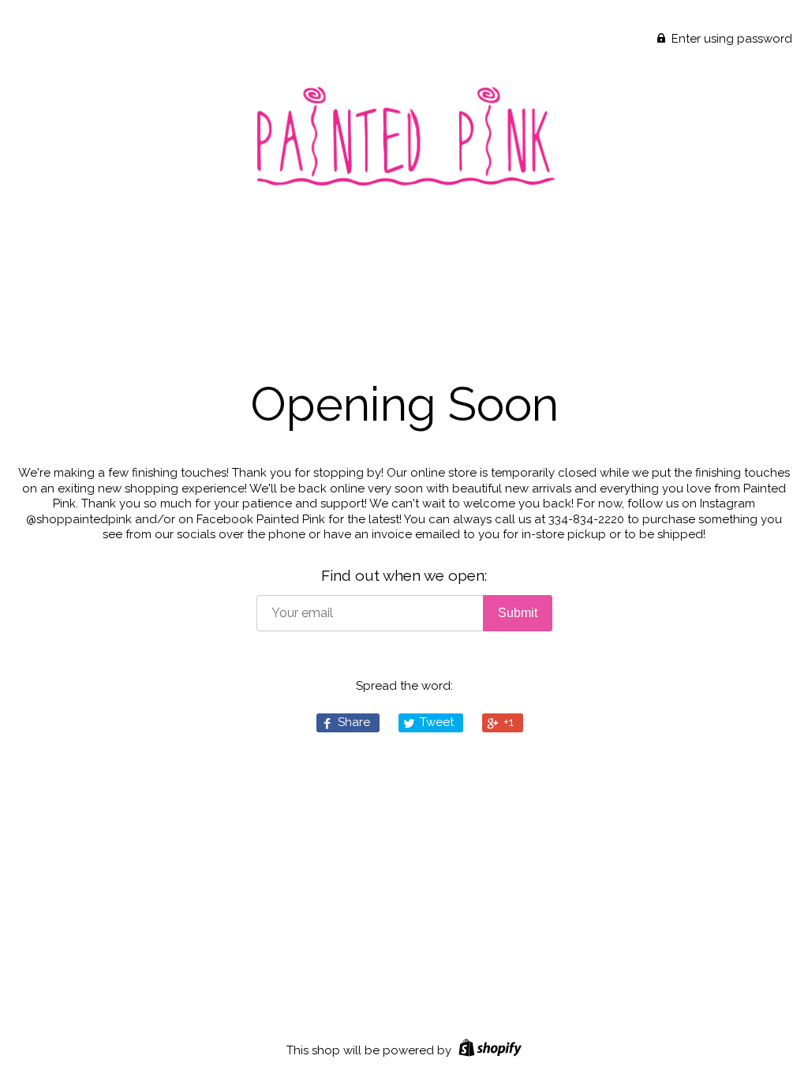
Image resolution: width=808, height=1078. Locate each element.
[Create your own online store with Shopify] (488, 1050)
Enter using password (730, 39)
